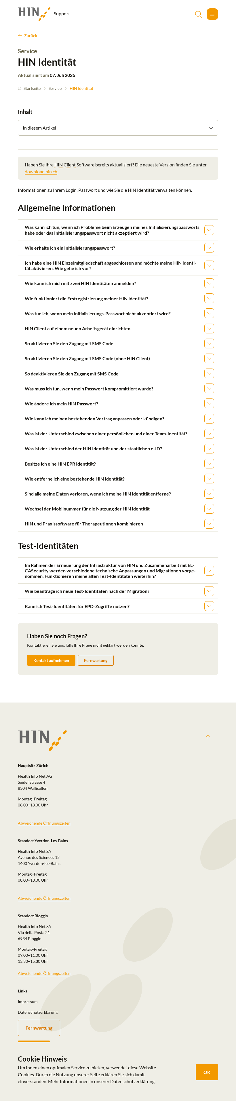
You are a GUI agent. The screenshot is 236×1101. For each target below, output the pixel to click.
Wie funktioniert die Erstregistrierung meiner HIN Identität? (86, 298)
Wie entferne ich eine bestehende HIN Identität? (75, 478)
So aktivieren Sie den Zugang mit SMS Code (69, 343)
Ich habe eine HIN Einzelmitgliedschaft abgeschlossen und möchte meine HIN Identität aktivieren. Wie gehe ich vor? (110, 265)
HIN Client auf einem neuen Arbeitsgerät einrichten (77, 328)
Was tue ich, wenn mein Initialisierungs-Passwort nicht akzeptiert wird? (98, 313)
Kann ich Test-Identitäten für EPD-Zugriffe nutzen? (77, 606)
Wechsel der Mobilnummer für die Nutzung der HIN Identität (87, 508)
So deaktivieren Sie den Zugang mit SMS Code (72, 373)
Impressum (28, 1001)
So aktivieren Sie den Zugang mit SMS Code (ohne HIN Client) (87, 358)
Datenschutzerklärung (38, 1012)
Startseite (32, 88)
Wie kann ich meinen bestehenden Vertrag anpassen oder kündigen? (94, 418)
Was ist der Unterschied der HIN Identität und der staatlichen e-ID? (93, 448)
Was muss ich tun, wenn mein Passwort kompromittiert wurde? (89, 388)
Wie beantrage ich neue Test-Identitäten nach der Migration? (87, 591)
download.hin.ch (41, 171)
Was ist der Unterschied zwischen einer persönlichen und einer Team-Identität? (106, 433)
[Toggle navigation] (212, 14)
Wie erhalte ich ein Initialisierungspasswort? (70, 247)
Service (55, 88)
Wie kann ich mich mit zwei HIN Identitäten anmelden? (80, 283)
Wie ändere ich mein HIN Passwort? (61, 403)
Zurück (30, 35)
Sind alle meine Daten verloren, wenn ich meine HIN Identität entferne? (98, 493)
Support (61, 13)
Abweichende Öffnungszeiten (44, 823)
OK (206, 1072)
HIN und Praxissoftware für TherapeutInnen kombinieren (84, 523)
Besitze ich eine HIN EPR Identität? (60, 463)
